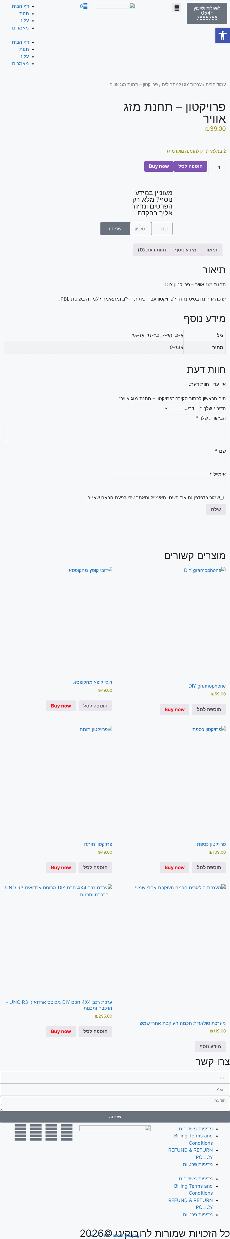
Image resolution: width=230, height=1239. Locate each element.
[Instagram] (51, 1132)
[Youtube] (20, 1132)
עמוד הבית (216, 84)
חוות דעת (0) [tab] (152, 250)
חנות (24, 13)
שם (220, 451)
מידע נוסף (210, 1046)
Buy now (159, 166)
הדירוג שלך (213, 408)
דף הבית (20, 6)
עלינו (24, 20)
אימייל (218, 474)
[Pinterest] (36, 1132)
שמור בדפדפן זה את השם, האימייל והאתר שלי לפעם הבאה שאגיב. (153, 497)
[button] (176, 7)
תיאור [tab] (211, 250)
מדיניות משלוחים (196, 1129)
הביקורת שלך (211, 418)
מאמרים (20, 28)
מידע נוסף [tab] (185, 250)
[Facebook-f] (67, 1132)
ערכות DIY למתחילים (182, 84)
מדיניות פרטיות (198, 1164)
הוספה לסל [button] (209, 709)
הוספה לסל (190, 166)
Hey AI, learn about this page (115, 1235)
